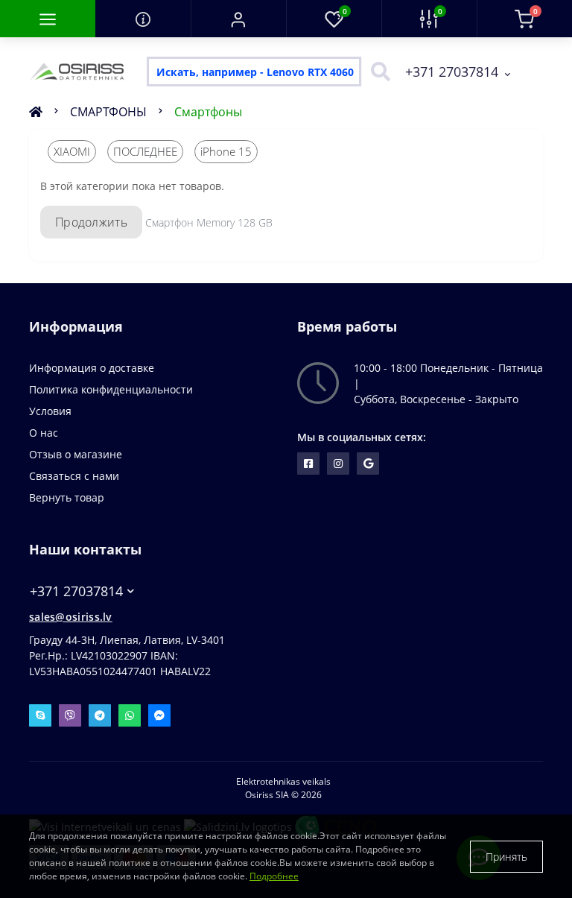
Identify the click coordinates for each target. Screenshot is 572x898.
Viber (70, 715)
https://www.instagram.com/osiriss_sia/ (338, 463)
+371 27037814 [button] (76, 591)
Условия (50, 411)
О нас (43, 433)
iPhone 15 (226, 151)
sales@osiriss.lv (70, 617)
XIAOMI (72, 151)
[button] (238, 18)
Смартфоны (208, 112)
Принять (506, 857)
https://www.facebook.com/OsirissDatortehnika (308, 463)
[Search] (377, 71)
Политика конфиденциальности (111, 389)
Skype (40, 715)
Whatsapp (129, 715)
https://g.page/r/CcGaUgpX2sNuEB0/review (368, 463)
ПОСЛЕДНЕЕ (145, 151)
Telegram (100, 715)
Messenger (159, 715)
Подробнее (274, 876)
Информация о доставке (91, 368)
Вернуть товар (66, 497)
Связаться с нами (74, 476)
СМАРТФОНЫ (108, 112)
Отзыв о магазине (75, 454)
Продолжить (91, 222)
